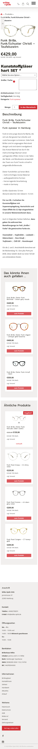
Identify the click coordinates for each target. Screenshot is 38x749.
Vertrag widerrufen (11, 728)
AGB (3, 713)
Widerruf (5, 716)
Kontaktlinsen (7, 681)
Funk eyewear (15, 99)
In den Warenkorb (28, 107)
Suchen (27, 4)
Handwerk (5, 688)
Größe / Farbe (6, 80)
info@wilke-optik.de (14, 614)
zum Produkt (19, 314)
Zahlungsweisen (7, 723)
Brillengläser (6, 678)
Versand (18, 57)
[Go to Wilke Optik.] (1, 14)
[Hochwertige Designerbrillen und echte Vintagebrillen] (7, 3)
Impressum (6, 707)
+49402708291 (13, 611)
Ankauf (4, 694)
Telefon (18, 4)
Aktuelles (5, 691)
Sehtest (4, 684)
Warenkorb (23, 4)
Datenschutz (6, 710)
